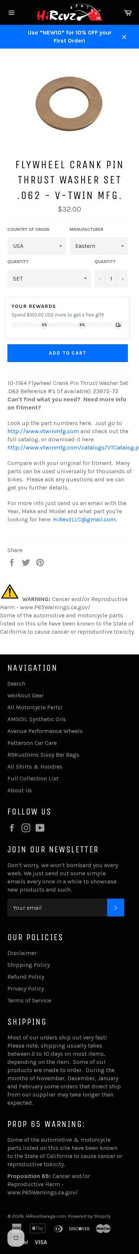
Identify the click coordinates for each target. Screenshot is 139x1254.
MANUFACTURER (86, 229)
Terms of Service (29, 1000)
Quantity (105, 261)
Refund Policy (25, 976)
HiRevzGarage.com (46, 1216)
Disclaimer (22, 952)
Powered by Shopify (89, 1216)
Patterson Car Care (32, 742)
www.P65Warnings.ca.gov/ (42, 1192)
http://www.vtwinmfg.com (43, 431)
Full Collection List (33, 778)
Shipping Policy (28, 964)
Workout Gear (25, 695)
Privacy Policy (25, 988)
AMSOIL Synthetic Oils (36, 719)
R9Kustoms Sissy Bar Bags (43, 754)
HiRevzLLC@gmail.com (84, 519)
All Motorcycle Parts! (34, 707)
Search (16, 683)
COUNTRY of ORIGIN (28, 229)
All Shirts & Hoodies (35, 766)
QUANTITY (18, 261)
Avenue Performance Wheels (45, 730)
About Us (19, 790)
